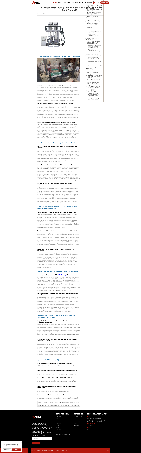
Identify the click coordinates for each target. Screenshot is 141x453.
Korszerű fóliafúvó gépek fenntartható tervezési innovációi (94, 55)
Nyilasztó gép (66, 56)
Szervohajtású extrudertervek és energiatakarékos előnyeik (95, 29)
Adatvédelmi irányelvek (63, 434)
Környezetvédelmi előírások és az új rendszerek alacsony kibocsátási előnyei (95, 63)
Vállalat (72, 2)
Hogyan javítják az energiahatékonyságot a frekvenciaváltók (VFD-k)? (94, 86)
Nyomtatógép (77, 421)
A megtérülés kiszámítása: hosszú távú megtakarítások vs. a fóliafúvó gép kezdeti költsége (95, 75)
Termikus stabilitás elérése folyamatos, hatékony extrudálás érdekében (94, 46)
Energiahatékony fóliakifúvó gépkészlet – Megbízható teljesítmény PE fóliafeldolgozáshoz (63, 402)
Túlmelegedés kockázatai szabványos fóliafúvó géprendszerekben (93, 42)
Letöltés (84, 2)
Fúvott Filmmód (78, 416)
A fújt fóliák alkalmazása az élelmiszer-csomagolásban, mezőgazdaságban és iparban (65, 405)
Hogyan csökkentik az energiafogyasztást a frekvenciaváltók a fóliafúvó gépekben (94, 25)
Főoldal (55, 2)
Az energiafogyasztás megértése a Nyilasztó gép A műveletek (94, 6)
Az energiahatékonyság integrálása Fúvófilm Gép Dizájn (93, 59)
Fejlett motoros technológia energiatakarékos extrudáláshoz (94, 21)
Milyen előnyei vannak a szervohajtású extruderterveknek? (94, 90)
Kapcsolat (89, 2)
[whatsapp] (108, 450)
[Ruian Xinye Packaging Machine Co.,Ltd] (36, 2)
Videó (76, 2)
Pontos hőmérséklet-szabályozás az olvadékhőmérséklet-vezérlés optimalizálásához (94, 38)
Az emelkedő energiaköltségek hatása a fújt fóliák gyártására (94, 9)
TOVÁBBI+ (76, 425)
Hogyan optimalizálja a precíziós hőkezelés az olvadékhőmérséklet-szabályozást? (93, 95)
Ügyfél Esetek (67, 2)
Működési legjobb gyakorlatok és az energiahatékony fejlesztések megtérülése (94, 67)
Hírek (80, 2)
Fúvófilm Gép (62, 275)
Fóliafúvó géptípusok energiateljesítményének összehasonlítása (93, 18)
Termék (59, 2)
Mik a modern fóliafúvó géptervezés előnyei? (93, 99)
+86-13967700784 (91, 425)
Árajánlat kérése (104, 2)
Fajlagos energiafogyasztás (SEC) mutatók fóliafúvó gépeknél (94, 14)
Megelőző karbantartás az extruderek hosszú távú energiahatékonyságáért (93, 71)
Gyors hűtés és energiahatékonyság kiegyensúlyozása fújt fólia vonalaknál (94, 51)
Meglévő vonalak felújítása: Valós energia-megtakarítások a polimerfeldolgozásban (94, 33)
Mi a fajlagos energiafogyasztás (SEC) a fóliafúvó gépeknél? (93, 82)
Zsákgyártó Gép (78, 419)
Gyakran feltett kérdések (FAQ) (93, 79)
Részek (75, 423)
